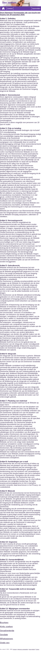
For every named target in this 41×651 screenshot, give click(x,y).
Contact (37, 649)
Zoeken (10, 8)
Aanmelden (36, 8)
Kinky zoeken (6, 626)
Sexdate (4, 634)
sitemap (15, 649)
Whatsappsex (6, 638)
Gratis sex (5, 643)
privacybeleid (32, 649)
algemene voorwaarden (22, 649)
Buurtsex (4, 622)
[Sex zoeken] (3, 8)
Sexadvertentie (7, 630)
